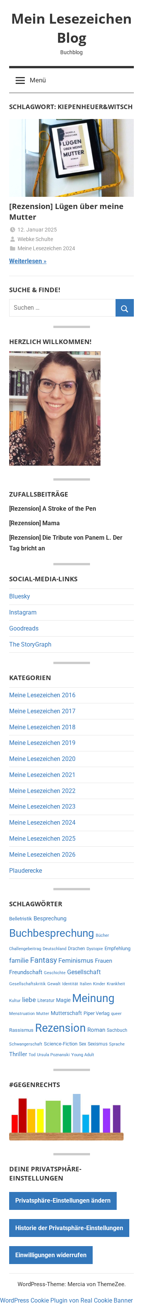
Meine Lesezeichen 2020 (42, 758)
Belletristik (20, 919)
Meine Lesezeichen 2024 (46, 248)
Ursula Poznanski (53, 1054)
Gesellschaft (84, 972)
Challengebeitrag (25, 948)
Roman (96, 1029)
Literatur (46, 1000)
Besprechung (50, 918)
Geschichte (55, 972)
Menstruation (22, 1013)
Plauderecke (25, 870)
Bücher (102, 935)
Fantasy (43, 960)
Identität (70, 983)
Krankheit (116, 983)
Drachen (76, 948)
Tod (32, 1054)
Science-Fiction (60, 1044)
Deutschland (54, 948)
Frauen (103, 960)
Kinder (99, 983)
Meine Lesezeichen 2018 (42, 727)
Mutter (42, 1013)
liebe (29, 1000)
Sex (82, 1044)
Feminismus (75, 960)
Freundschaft (25, 972)
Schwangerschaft (25, 1044)
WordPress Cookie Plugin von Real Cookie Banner (66, 1300)
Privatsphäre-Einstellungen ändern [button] (63, 1200)
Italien (86, 983)
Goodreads (24, 628)
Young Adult (82, 1054)
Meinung (93, 998)
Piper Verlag (96, 1013)
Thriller (18, 1054)
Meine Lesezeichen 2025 (42, 838)
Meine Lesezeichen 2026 (42, 854)
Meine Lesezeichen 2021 (42, 774)
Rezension (60, 1027)
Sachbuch (117, 1030)
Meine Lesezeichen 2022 (42, 791)
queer (116, 1013)
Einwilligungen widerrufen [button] (51, 1255)
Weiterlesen (25, 261)
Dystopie (95, 948)
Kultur (15, 1000)
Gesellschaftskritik (27, 983)
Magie (63, 1000)
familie (19, 960)
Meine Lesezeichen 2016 (42, 695)
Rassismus (21, 1030)
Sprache (117, 1044)
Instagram (23, 612)
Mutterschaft (66, 1013)
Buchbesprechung (51, 933)
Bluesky (19, 596)
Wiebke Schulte (35, 239)
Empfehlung (117, 948)
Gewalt (54, 983)
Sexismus (98, 1044)
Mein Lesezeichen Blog (71, 28)
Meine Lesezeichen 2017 (42, 711)
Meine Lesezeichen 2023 (42, 806)
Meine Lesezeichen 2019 (42, 742)
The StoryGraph (30, 644)
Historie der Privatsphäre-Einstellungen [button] (69, 1228)
